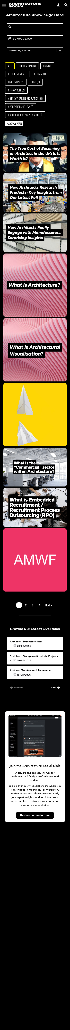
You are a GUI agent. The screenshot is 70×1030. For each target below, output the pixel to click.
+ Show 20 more (14, 123)
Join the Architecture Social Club (35, 765)
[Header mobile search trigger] (66, 5)
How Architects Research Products (35, 192)
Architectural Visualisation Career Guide (35, 350)
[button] (10, 65)
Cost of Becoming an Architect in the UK (35, 152)
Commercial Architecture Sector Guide (35, 467)
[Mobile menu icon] (4, 5)
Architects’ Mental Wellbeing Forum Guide (35, 560)
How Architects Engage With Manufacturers (35, 232)
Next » (48, 605)
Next (53, 687)
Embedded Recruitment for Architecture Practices (35, 507)
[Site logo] (25, 5)
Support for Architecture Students (35, 415)
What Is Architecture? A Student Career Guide (35, 285)
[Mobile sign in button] (58, 5)
